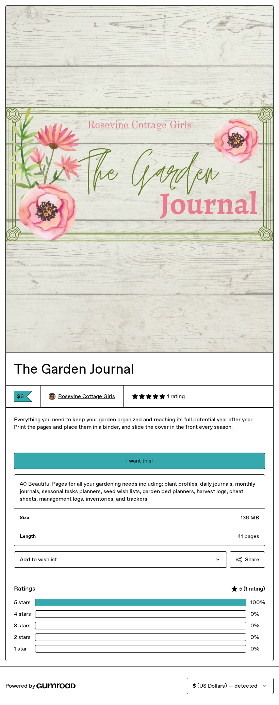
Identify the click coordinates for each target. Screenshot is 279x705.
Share (252, 559)
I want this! (139, 460)
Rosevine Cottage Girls (86, 396)
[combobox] (120, 559)
